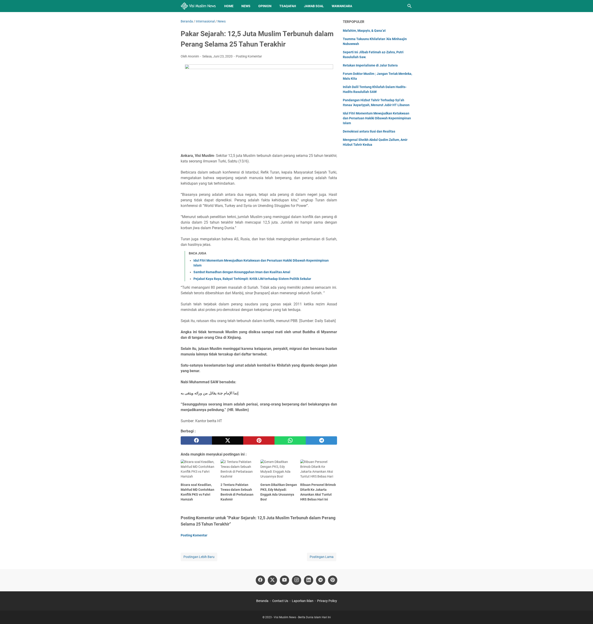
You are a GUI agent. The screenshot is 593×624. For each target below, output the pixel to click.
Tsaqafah (287, 6)
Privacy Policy (327, 601)
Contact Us (280, 601)
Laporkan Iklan (302, 601)
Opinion (264, 6)
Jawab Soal (314, 6)
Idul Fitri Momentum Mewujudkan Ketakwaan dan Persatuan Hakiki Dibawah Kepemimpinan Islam (377, 118)
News (245, 6)
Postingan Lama (322, 557)
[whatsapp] (290, 440)
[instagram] (296, 580)
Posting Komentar (249, 56)
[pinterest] (258, 440)
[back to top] (583, 613)
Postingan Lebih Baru (198, 557)
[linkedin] (308, 580)
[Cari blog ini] (409, 6)
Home (228, 6)
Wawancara (342, 6)
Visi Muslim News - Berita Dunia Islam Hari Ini (302, 617)
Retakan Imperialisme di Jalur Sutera (370, 65)
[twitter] (227, 440)
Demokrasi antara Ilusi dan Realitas (369, 131)
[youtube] (284, 580)
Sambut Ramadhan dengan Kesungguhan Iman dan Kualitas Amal (241, 272)
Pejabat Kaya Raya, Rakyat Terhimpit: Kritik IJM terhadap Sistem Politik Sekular (252, 279)
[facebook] (196, 440)
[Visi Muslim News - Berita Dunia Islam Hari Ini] (198, 6)
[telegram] (321, 440)
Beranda (262, 601)
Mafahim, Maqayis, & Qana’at (364, 30)
